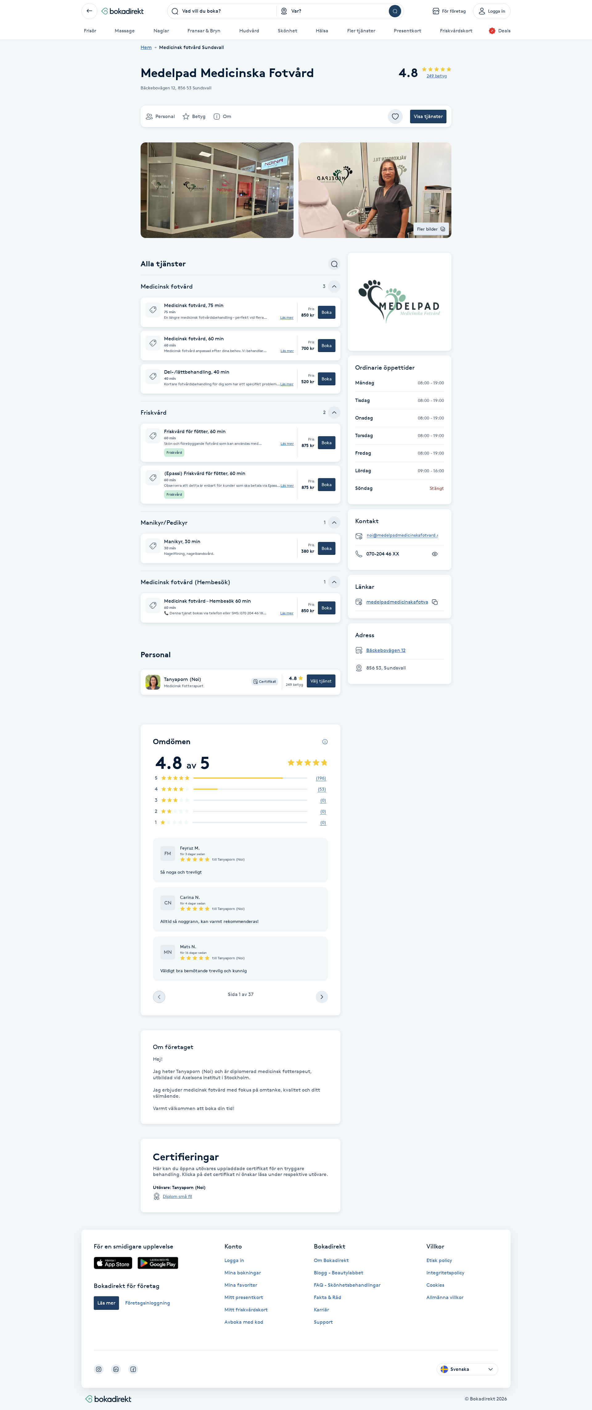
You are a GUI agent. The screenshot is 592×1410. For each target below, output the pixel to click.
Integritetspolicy (445, 1273)
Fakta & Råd (327, 1297)
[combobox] (222, 11)
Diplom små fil (177, 1196)
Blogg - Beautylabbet (338, 1273)
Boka (327, 312)
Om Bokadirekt (331, 1260)
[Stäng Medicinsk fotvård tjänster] (334, 286)
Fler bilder (427, 229)
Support (323, 1322)
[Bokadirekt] (122, 11)
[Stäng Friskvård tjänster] (334, 412)
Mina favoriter (240, 1285)
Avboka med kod (243, 1322)
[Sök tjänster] (334, 264)
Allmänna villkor (444, 1297)
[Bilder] (399, 301)
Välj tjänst (321, 680)
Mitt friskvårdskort (246, 1310)
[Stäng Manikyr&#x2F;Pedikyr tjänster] (334, 522)
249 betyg (437, 75)
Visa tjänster (428, 116)
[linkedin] (116, 1369)
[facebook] (133, 1369)
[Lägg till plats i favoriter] (395, 116)
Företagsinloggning (147, 1303)
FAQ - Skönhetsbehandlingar (347, 1285)
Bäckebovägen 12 (385, 650)
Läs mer (287, 317)
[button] (240, 312)
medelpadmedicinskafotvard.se (403, 602)
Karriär (321, 1310)
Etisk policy (439, 1260)
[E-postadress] (402, 535)
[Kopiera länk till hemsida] (435, 602)
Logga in (234, 1260)
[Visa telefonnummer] (435, 554)
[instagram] (99, 1369)
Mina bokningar (242, 1273)
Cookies (435, 1285)
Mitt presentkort (243, 1297)
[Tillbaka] (89, 11)
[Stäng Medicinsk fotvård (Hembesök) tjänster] (334, 582)
